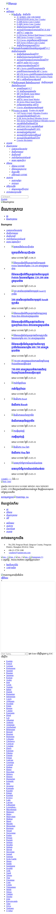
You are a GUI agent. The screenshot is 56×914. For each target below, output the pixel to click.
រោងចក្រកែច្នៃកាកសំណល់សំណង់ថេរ (27, 468)
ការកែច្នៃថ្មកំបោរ (18, 388)
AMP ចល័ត (11, 568)
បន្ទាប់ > (6, 479)
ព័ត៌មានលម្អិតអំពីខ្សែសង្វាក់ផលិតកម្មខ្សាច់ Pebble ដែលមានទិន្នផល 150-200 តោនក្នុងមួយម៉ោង (30, 277)
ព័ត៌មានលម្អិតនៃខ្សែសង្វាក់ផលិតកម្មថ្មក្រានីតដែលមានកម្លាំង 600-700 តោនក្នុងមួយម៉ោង (29, 347)
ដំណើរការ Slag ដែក (20, 452)
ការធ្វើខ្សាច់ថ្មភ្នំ (17, 436)
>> (10, 479)
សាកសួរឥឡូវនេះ (7, 497)
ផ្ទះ (7, 216)
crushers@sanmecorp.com (19, 553)
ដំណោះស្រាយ (11, 219)
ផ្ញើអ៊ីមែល (4, 578)
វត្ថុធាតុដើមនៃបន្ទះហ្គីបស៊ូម (23, 252)
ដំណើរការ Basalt (19, 404)
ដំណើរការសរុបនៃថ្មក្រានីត (22, 420)
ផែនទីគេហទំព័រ (12, 565)
